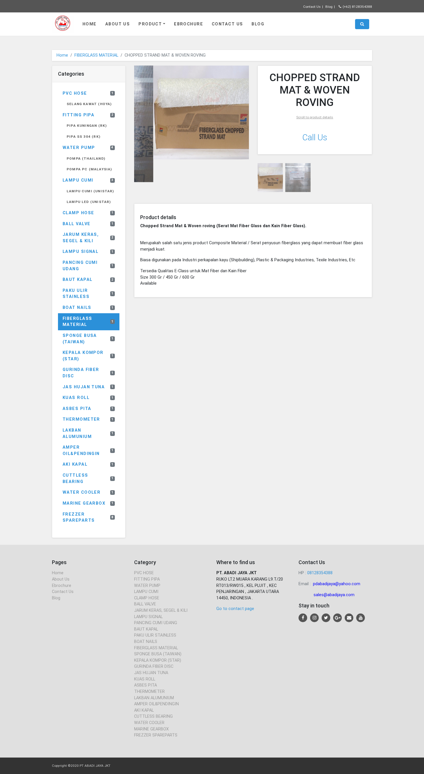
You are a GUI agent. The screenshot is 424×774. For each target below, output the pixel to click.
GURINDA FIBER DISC (88, 372)
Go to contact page (235, 608)
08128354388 (320, 572)
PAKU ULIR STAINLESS (88, 293)
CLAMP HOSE (88, 212)
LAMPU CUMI (88, 180)
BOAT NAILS (88, 307)
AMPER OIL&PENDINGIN (88, 450)
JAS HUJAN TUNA (88, 387)
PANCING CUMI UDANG (88, 265)
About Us (117, 24)
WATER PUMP (88, 147)
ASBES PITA (88, 408)
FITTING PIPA (88, 115)
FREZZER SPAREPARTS (88, 517)
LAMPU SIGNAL (88, 251)
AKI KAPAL (88, 464)
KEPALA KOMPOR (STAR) (88, 355)
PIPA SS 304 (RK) (83, 137)
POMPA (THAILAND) (86, 158)
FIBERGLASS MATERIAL (96, 55)
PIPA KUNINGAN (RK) (87, 126)
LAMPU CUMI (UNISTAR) (90, 191)
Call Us (314, 137)
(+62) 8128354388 (357, 7)
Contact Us (312, 7)
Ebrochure (188, 24)
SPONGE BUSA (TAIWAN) (88, 338)
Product (150, 24)
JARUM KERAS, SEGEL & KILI (88, 237)
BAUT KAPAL (88, 279)
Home (89, 24)
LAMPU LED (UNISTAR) (89, 202)
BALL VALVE (88, 223)
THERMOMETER (88, 419)
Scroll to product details (314, 117)
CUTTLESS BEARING (88, 478)
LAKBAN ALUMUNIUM (88, 433)
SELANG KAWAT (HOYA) (89, 104)
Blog (329, 7)
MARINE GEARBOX (88, 503)
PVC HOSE (88, 93)
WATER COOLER (88, 492)
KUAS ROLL (88, 397)
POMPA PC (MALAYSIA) (89, 169)
